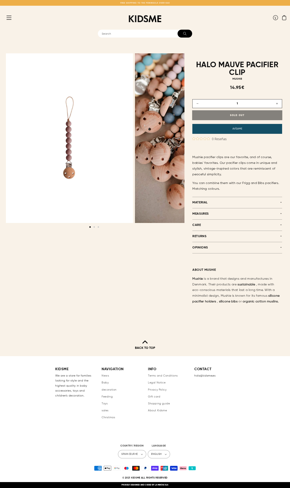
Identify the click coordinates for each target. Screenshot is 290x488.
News (105, 375)
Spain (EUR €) (129, 454)
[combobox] (145, 34)
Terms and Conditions (163, 375)
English (156, 454)
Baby (105, 382)
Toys (105, 403)
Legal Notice (157, 382)
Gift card (154, 396)
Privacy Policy (157, 389)
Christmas (108, 417)
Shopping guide (159, 403)
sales (105, 410)
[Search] (185, 34)
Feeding (107, 396)
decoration (109, 389)
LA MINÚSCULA (161, 485)
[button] (6, 17)
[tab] (90, 227)
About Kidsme (157, 410)
